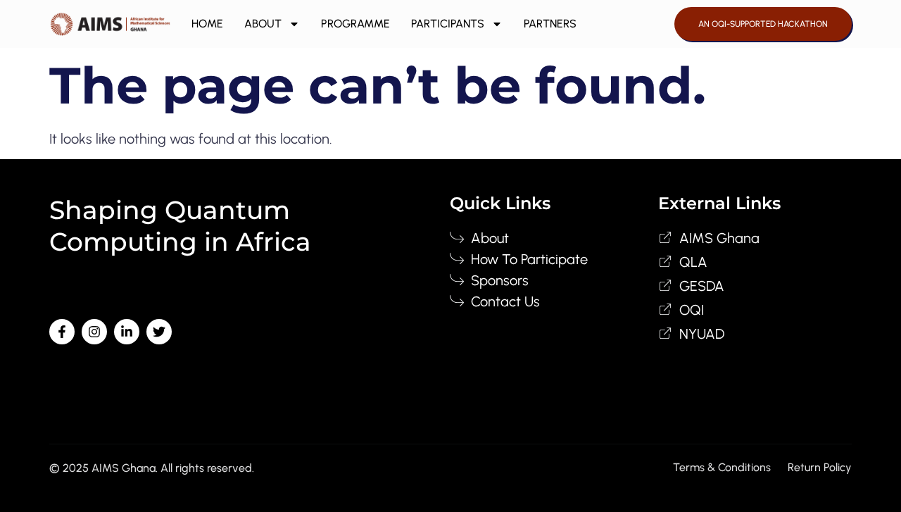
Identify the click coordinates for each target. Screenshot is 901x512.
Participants (447, 23)
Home (207, 23)
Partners (550, 23)
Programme (355, 23)
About (263, 23)
